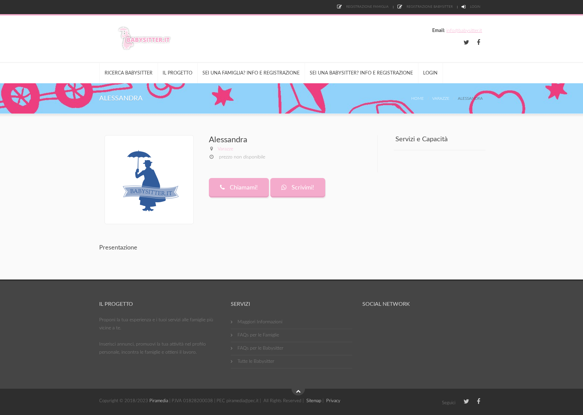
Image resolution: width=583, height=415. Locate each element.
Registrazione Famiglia (367, 6)
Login (474, 6)
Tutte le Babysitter (256, 361)
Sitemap (313, 401)
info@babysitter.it (464, 30)
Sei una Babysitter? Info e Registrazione (361, 73)
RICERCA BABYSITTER (128, 73)
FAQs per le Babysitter (260, 348)
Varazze (440, 98)
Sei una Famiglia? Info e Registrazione (251, 73)
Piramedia (158, 401)
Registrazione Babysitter (429, 6)
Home (417, 98)
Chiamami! (243, 188)
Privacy (333, 401)
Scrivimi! (302, 188)
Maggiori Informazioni (260, 322)
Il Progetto (177, 73)
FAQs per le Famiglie (258, 335)
